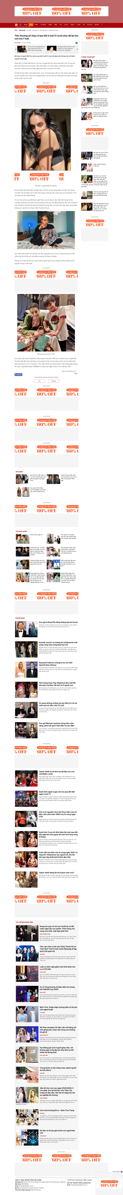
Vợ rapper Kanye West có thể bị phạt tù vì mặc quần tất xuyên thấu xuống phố (66, 48)
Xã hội (97, 24)
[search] (101, 24)
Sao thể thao (44, 30)
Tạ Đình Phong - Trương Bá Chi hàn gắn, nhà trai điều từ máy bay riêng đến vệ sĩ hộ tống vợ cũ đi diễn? (37, 551)
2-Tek (78, 24)
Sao (31, 24)
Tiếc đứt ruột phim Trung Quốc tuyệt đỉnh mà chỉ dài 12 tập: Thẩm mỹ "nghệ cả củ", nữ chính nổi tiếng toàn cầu (100, 207)
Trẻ (61, 24)
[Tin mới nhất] (20, 24)
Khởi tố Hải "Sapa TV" (36, 535)
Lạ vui (66, 24)
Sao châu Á (35, 30)
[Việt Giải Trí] (16, 24)
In (77, 373)
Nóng (25, 24)
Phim (36, 24)
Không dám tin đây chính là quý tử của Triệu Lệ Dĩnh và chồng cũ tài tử (100, 114)
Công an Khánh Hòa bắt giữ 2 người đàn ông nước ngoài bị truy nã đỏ (38, 562)
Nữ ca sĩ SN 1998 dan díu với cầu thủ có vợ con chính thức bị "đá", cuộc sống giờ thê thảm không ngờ (100, 90)
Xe (84, 24)
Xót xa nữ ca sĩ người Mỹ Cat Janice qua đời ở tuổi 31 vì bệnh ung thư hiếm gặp (36, 48)
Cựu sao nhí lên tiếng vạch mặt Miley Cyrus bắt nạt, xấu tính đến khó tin (37, 489)
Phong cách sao (53, 30)
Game (72, 24)
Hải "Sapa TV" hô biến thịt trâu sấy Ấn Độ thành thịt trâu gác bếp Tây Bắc (68, 536)
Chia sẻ (19, 375)
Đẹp (55, 24)
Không (54, 381)
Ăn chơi (89, 24)
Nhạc (50, 24)
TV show (43, 24)
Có (39, 381)
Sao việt (28, 30)
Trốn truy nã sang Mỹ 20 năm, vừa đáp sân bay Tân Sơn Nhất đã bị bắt (100, 193)
